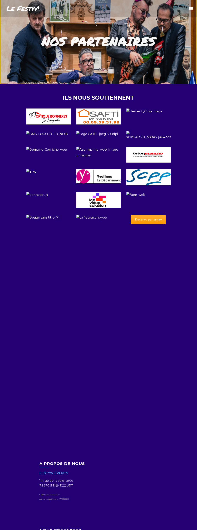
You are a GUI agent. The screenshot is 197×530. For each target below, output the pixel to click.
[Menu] (191, 8)
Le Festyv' (23, 8)
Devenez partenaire (148, 219)
